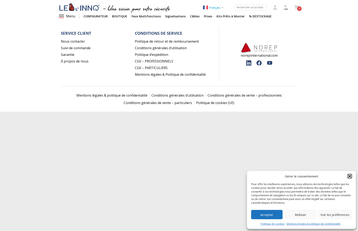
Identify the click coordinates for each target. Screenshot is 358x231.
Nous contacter (73, 41)
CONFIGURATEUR (95, 16)
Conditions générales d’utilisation (161, 48)
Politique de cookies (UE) (215, 103)
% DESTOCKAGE (260, 16)
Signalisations (175, 16)
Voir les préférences (335, 215)
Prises (208, 16)
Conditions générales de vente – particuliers (158, 103)
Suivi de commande (76, 48)
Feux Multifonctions (146, 16)
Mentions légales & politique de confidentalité (313, 224)
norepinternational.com (259, 55)
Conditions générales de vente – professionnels (245, 95)
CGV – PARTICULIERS (151, 68)
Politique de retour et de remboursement (167, 41)
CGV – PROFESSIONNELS (154, 61)
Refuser (300, 215)
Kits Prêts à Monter (230, 16)
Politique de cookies (272, 224)
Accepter (266, 215)
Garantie (67, 54)
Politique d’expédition (151, 54)
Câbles (195, 16)
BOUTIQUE (119, 16)
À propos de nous (74, 61)
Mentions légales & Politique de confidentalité (170, 74)
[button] (350, 176)
